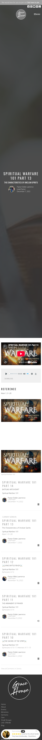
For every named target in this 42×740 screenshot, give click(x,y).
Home (3, 704)
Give (2, 717)
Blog (2, 725)
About (3, 707)
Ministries (5, 712)
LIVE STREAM (6, 722)
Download (9, 378)
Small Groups (6, 720)
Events (3, 709)
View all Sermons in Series (11, 668)
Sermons (4, 715)
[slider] (13, 374)
